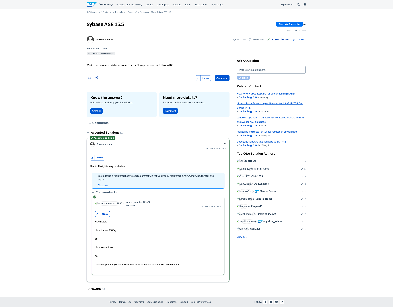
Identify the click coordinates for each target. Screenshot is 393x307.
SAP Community (93, 12)
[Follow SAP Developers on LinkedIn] (282, 302)
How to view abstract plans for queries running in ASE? (266, 93)
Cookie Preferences (201, 302)
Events (188, 4)
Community (106, 4)
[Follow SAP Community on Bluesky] (271, 302)
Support (184, 302)
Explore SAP (287, 4)
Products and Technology (129, 4)
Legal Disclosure (155, 302)
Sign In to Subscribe (289, 24)
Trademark (171, 302)
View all (241, 237)
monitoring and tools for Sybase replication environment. (267, 131)
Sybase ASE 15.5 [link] (164, 12)
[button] (293, 39)
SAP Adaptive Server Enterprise (101, 54)
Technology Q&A (147, 12)
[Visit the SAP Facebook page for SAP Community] (265, 302)
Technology (133, 12)
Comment (222, 78)
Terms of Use (125, 302)
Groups (149, 4)
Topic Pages (217, 4)
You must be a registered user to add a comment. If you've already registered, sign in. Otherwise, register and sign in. (156, 178)
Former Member (105, 39)
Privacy (112, 302)
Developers (163, 4)
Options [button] (304, 24)
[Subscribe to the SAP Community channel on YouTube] (276, 302)
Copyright (139, 302)
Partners (177, 4)
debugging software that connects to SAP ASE (261, 141)
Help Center (201, 4)
